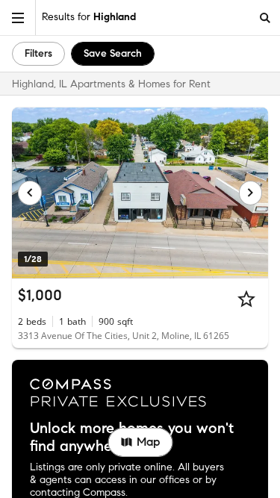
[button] (18, 17)
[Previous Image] (30, 193)
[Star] (246, 298)
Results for (89, 16)
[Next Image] (251, 193)
